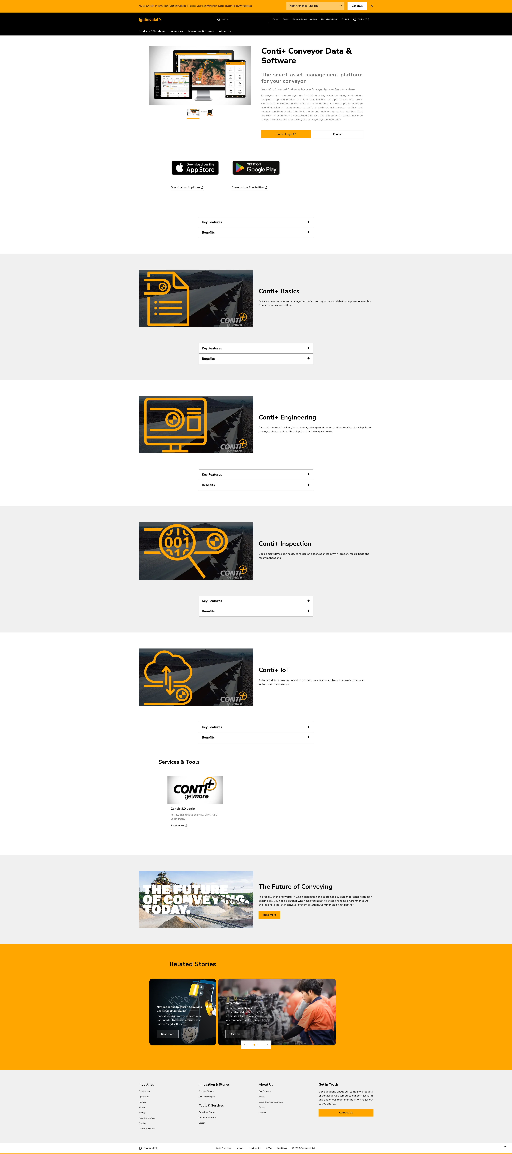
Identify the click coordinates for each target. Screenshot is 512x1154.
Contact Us (346, 1112)
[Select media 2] (207, 112)
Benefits (208, 232)
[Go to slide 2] (257, 1044)
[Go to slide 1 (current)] (254, 1045)
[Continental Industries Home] (149, 19)
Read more (269, 915)
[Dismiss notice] (371, 5)
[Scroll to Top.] (505, 1147)
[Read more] (195, 790)
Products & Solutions (152, 31)
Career (276, 19)
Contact (345, 19)
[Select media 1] (193, 112)
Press (285, 19)
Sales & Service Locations (305, 19)
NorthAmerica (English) (304, 6)
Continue (357, 6)
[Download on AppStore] (195, 168)
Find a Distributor (329, 19)
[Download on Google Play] (256, 168)
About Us (225, 31)
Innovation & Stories (201, 31)
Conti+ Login (284, 134)
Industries (177, 31)
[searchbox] (242, 19)
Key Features (212, 222)
